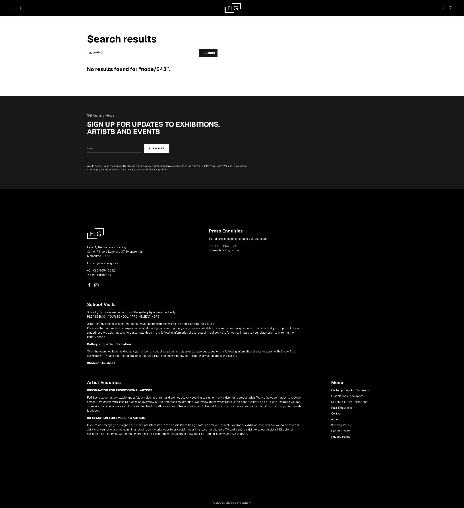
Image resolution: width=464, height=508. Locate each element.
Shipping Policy (341, 425)
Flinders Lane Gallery (237, 502)
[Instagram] (96, 285)
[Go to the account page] (443, 8)
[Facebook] (89, 285)
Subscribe (156, 148)
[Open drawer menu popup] (15, 8)
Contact (336, 413)
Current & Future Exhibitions (349, 402)
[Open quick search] (21, 8)
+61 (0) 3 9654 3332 (101, 270)
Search (209, 53)
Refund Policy (340, 431)
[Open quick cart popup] (450, 8)
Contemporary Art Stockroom (350, 390)
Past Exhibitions (341, 408)
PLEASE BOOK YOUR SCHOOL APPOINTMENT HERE (123, 317)
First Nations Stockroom (347, 396)
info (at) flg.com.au (99, 275)
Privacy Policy (214, 166)
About (335, 419)
